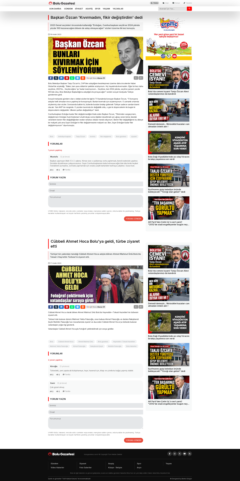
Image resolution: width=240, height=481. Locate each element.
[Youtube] (184, 453)
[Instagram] (174, 453)
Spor (97, 9)
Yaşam (106, 9)
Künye (177, 3)
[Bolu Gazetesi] (66, 454)
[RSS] (189, 453)
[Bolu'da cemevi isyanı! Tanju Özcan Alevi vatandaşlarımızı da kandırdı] (168, 77)
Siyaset (79, 9)
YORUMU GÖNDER (133, 219)
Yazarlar (189, 3)
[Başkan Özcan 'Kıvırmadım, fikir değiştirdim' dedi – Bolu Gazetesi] (62, 3)
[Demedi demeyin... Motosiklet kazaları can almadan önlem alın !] (168, 110)
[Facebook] (169, 453)
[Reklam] (169, 59)
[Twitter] (179, 453)
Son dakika (55, 9)
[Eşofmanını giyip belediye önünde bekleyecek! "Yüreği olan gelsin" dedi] (168, 175)
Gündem (68, 9)
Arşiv (167, 3)
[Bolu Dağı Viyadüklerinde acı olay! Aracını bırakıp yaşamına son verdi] (168, 142)
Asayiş (89, 9)
